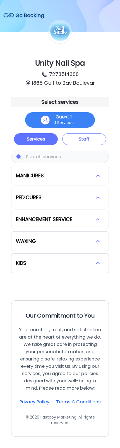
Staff (84, 139)
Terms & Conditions (78, 402)
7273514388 (64, 74)
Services (36, 139)
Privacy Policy (34, 402)
